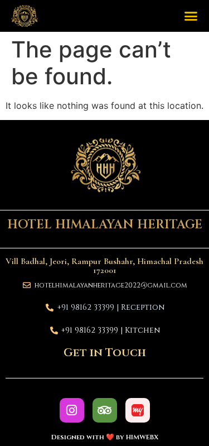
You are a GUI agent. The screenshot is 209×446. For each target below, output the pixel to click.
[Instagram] (72, 410)
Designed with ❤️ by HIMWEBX (104, 437)
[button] (191, 16)
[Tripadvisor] (105, 410)
